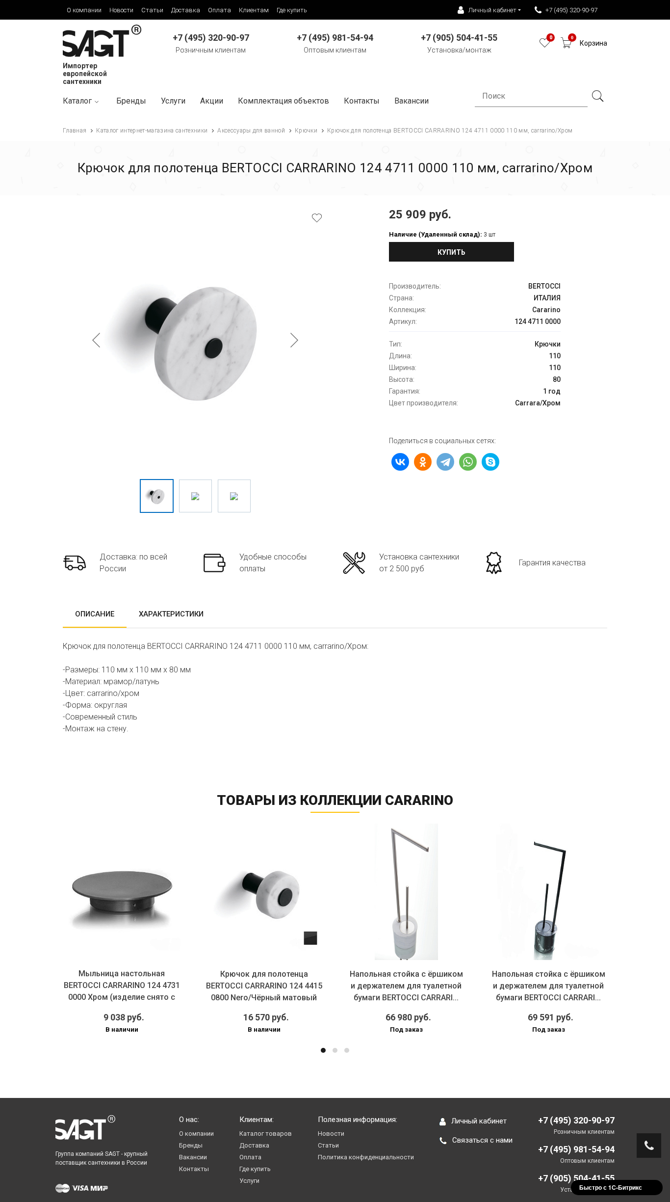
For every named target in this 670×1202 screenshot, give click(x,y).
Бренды (131, 101)
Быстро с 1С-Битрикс (610, 1187)
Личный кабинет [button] (492, 10)
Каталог (77, 101)
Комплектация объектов (283, 101)
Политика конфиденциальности (366, 1157)
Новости (121, 10)
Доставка (185, 10)
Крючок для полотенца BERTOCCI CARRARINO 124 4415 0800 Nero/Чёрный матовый (264, 985)
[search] (597, 96)
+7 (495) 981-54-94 (576, 1149)
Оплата (219, 10)
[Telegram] (445, 462)
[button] (323, 1050)
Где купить (292, 10)
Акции (211, 101)
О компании (84, 10)
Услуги (173, 101)
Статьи (152, 10)
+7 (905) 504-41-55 (576, 1178)
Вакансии (193, 1157)
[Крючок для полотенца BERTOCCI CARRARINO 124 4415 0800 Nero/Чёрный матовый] (264, 892)
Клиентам (254, 10)
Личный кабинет (479, 1121)
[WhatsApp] (468, 462)
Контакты (362, 101)
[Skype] (490, 462)
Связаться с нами (482, 1140)
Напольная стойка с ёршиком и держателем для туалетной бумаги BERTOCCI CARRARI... (406, 985)
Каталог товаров (265, 1133)
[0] (545, 45)
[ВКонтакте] (400, 462)
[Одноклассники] (423, 462)
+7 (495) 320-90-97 (571, 10)
